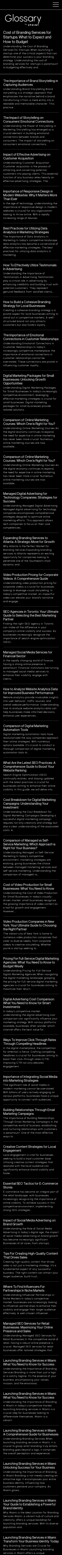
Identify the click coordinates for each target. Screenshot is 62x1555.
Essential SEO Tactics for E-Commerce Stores (30, 1185)
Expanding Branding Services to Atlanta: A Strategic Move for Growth (29, 540)
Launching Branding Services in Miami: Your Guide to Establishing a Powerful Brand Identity (29, 1504)
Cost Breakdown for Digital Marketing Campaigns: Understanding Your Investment (29, 803)
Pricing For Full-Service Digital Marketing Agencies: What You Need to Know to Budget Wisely (31, 962)
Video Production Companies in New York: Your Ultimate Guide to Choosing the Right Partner (29, 925)
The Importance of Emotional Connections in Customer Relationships (31, 337)
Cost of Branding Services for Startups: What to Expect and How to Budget (27, 37)
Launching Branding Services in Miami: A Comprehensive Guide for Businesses (31, 1432)
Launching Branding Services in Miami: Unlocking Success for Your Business (29, 1465)
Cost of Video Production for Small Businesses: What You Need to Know (28, 886)
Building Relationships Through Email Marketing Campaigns (29, 1112)
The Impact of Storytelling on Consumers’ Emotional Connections (28, 119)
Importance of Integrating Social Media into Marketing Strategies (30, 1078)
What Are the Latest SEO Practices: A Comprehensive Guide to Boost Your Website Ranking (29, 766)
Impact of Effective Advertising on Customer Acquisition (26, 156)
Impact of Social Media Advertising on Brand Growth (29, 1222)
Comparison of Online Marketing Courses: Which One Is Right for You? (29, 422)
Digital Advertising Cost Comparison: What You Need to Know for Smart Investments (29, 1003)
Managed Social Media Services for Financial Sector (27, 654)
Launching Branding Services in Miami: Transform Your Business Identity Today (31, 1539)
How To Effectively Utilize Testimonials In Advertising (30, 267)
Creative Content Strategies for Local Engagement (29, 1148)
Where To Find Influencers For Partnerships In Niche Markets (24, 1288)
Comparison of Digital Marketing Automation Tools (25, 728)
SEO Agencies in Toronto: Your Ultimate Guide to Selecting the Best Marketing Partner (30, 615)
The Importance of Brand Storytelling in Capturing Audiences (30, 83)
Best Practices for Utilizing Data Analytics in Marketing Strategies (26, 230)
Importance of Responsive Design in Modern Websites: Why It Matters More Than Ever (30, 195)
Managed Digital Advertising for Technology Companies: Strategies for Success (30, 497)
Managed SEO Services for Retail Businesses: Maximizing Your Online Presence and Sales (28, 1327)
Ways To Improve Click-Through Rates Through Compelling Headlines (29, 1042)
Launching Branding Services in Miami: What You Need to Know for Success (29, 1362)
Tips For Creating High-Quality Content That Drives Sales (30, 1255)
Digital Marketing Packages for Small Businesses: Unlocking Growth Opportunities (28, 379)
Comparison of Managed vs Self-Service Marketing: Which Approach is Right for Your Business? (29, 844)
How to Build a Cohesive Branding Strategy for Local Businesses (27, 304)
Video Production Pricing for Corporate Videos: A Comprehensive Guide (30, 577)
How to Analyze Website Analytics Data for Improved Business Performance (30, 691)
